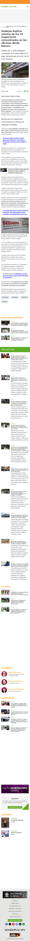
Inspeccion (5, 297)
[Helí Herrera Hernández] (4, 682)
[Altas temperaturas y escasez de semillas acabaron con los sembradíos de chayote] (5, 338)
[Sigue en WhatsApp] (25, 91)
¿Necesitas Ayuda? (15, 920)
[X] (10, 924)
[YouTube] (13, 924)
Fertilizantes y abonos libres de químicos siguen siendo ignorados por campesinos (15, 275)
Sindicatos (24, 297)
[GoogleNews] (16, 924)
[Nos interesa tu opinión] (15, 894)
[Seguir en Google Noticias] (27, 91)
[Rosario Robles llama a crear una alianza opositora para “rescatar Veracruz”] (5, 712)
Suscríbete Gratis (15, 807)
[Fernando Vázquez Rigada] (4, 690)
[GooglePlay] (23, 924)
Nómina (4, 301)
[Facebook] (6, 924)
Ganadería (15, 297)
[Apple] (20, 924)
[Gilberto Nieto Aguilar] (4, 674)
